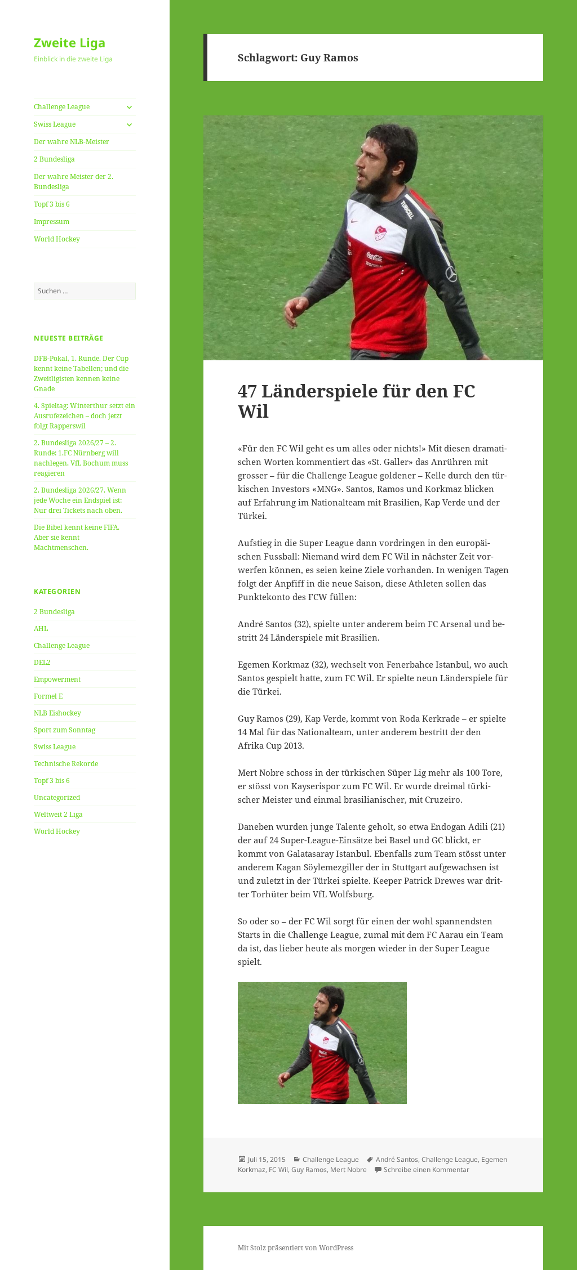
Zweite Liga (69, 42)
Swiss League (55, 124)
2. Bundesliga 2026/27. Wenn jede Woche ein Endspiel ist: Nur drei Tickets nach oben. (80, 500)
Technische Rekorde (66, 763)
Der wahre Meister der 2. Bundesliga (73, 181)
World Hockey (57, 239)
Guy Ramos (309, 1169)
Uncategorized (57, 797)
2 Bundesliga (54, 159)
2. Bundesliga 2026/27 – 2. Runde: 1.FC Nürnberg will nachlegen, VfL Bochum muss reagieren (81, 458)
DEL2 (42, 662)
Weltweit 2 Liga (58, 814)
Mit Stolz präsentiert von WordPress (295, 1248)
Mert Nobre (348, 1169)
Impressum (51, 221)
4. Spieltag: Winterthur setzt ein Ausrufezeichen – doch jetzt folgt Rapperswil (84, 416)
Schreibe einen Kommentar (426, 1169)
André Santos (397, 1159)
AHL (41, 628)
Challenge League (62, 106)
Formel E (48, 696)
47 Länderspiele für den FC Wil (357, 401)
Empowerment (57, 679)
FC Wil (278, 1169)
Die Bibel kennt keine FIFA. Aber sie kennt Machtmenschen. (76, 537)
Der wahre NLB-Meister (71, 141)
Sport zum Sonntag (64, 730)
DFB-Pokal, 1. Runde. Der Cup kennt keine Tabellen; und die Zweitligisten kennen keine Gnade (81, 373)
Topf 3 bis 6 (52, 204)
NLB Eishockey (57, 713)
